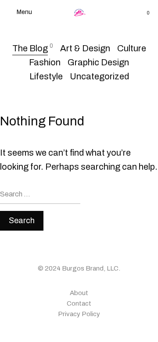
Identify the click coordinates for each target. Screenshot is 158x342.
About (79, 292)
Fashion (45, 62)
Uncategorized (99, 76)
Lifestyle (46, 76)
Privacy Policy (79, 313)
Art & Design (85, 48)
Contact (79, 303)
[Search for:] (40, 197)
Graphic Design (98, 62)
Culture (131, 48)
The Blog (30, 48)
